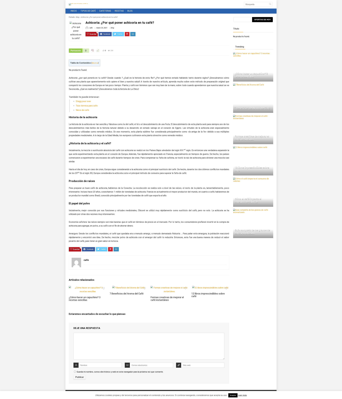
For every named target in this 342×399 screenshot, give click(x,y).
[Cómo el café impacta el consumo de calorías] (253, 178)
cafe (90, 28)
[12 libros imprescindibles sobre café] (250, 147)
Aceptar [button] (233, 395)
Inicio (74, 11)
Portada (72, 17)
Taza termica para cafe (87, 105)
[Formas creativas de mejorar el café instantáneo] (253, 116)
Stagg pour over (83, 101)
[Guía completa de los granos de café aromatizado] (253, 210)
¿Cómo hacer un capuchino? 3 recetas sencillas (84, 298)
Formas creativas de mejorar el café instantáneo (167, 298)
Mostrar (95, 63)
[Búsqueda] (270, 4)
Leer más (242, 395)
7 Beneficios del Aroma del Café (126, 293)
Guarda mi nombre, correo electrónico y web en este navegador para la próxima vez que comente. (120, 372)
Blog (130, 11)
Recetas (119, 11)
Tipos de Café (88, 11)
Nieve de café (82, 110)
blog (77, 17)
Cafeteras (105, 11)
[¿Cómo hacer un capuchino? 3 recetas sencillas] (253, 53)
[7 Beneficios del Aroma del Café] (248, 85)
